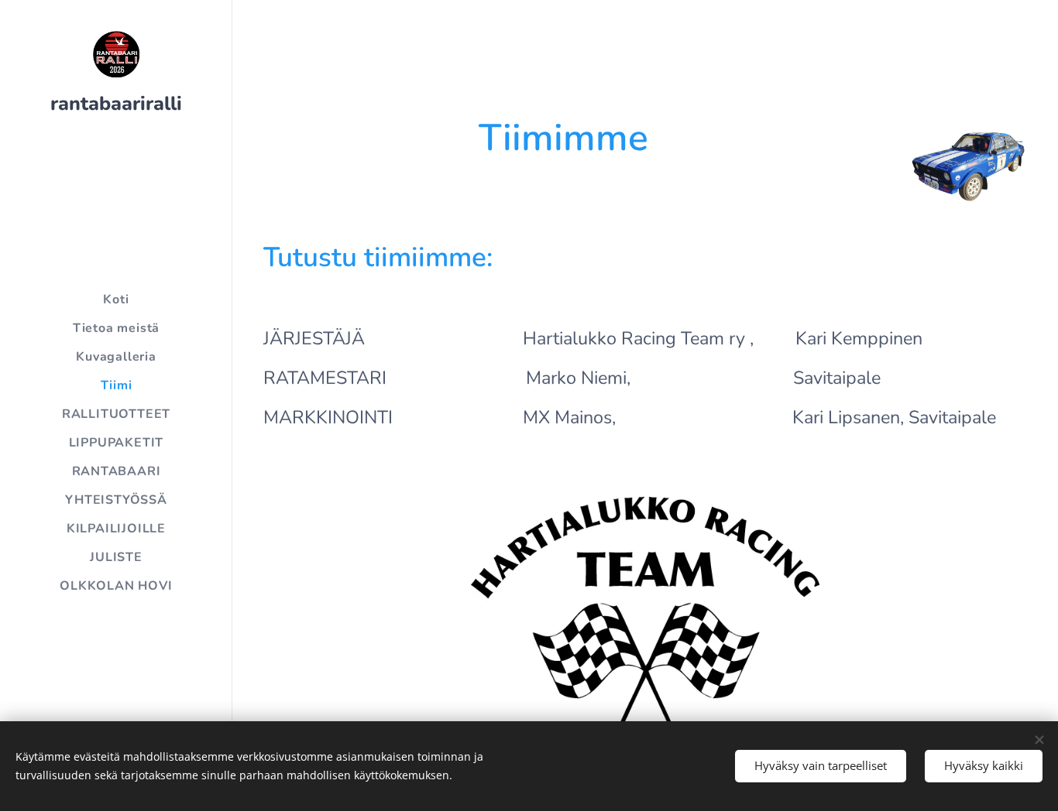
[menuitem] (116, 300)
